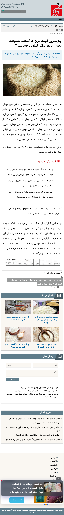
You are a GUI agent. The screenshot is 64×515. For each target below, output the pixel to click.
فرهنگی (54, 468)
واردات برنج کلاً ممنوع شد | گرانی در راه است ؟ (46, 346)
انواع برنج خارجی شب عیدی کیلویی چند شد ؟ (17, 318)
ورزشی (54, 472)
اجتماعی (53, 465)
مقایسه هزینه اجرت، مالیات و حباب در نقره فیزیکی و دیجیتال (34, 418)
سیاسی (54, 457)
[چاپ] (8, 27)
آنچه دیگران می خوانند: (45, 161)
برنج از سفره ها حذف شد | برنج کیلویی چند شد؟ (18, 346)
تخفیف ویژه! (17, 500)
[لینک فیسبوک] (52, 288)
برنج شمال (33, 280)
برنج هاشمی (42, 284)
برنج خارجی (22, 280)
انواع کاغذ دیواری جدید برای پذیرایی (45, 423)
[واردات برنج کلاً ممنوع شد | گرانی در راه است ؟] (46, 334)
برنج (50, 280)
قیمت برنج (43, 280)
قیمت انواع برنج (55, 284)
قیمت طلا (53, 33)
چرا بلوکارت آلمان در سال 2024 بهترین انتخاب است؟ (38, 435)
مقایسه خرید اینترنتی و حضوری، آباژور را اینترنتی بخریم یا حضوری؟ (32, 439)
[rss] (16, 7)
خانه (60, 33)
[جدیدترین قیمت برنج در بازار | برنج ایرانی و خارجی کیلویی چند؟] (46, 307)
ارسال (12, 379)
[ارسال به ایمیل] (3, 27)
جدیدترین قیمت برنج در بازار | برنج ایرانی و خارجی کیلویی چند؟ (46, 320)
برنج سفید (58, 280)
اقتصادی (53, 461)
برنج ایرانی (12, 280)
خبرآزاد (37, 510)
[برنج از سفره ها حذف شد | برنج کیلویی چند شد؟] (18, 334)
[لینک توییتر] (55, 288)
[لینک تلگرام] (59, 288)
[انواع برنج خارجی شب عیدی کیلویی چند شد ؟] (18, 307)
